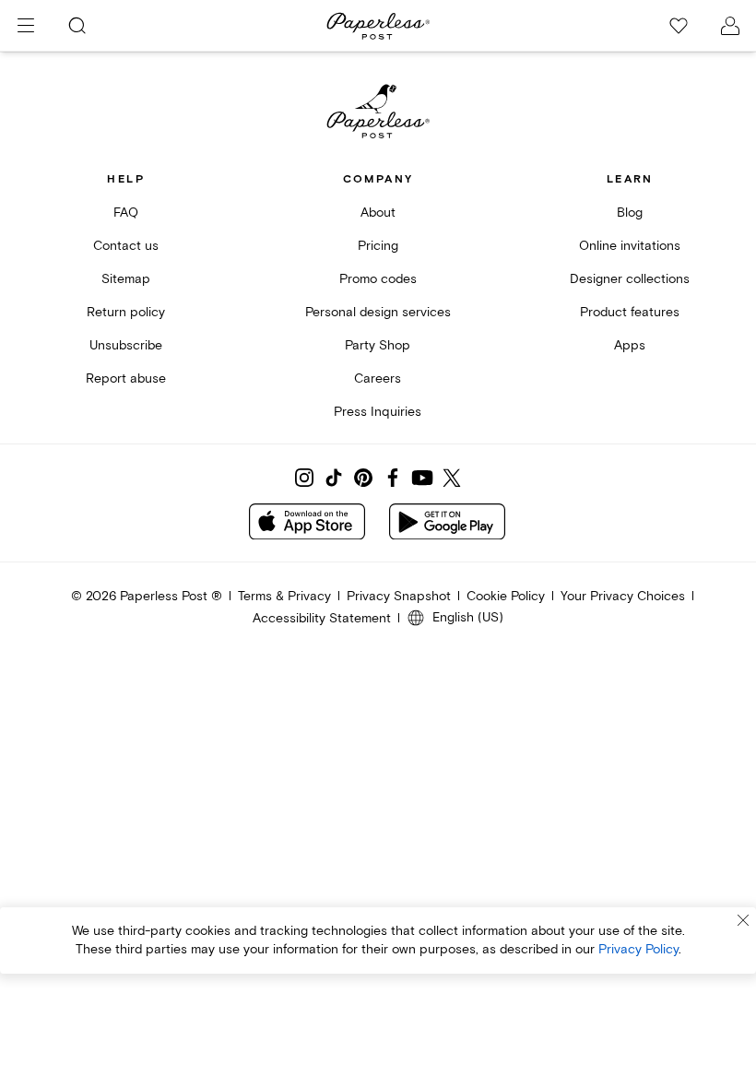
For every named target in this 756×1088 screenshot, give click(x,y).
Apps (629, 345)
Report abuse (126, 378)
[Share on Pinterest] (363, 477)
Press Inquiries (377, 412)
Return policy (126, 312)
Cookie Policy (506, 596)
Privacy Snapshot (399, 596)
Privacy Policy (638, 949)
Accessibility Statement (322, 618)
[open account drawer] (730, 26)
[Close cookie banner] (743, 920)
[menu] (26, 26)
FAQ (125, 212)
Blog (630, 212)
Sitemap (125, 279)
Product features (629, 312)
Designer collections (630, 279)
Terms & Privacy (284, 596)
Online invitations (629, 246)
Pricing (378, 246)
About (378, 212)
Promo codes (378, 279)
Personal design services (378, 312)
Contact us (126, 246)
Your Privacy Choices (623, 596)
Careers (377, 378)
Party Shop (377, 345)
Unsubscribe (125, 345)
